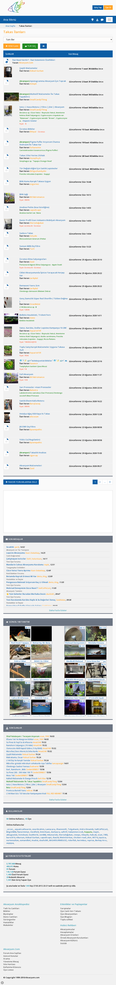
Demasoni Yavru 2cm (29, 285)
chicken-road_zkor (82, 837)
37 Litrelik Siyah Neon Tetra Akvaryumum (96, 697)
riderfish (72, 840)
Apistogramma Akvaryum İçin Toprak (42, 81)
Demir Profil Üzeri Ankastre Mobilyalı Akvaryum (42, 220)
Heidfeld (34, 831)
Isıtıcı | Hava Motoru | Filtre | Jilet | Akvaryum (41, 107)
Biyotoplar (8, 914)
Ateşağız (20, 679)
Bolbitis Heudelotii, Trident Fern (35, 315)
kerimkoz (81, 840)
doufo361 (43, 840)
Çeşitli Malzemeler (28, 68)
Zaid (32, 261)
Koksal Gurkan (37, 70)
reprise (90, 840)
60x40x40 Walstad (74, 661)
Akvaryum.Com (26, 62)
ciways (77, 834)
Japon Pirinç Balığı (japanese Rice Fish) (41, 716)
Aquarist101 (35, 330)
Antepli (33, 83)
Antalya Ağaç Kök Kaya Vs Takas (34, 413)
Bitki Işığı (23, 194)
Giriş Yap (98, 7)
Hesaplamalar (67, 932)
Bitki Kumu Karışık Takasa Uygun (35, 181)
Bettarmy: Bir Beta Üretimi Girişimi (41, 642)
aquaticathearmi (23, 829)
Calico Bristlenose (20, 697)
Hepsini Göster (30, 120)
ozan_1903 (103, 834)
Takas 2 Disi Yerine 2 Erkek (32, 155)
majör (96, 831)
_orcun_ (10, 829)
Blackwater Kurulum (74, 716)
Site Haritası (9, 964)
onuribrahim (38, 829)
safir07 (64, 831)
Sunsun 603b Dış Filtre (29, 246)
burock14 (10, 837)
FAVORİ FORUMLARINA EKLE (22, 482)
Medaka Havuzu (96, 642)
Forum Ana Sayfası (12, 953)
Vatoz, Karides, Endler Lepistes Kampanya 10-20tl (42, 327)
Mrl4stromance (37, 197)
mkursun (20, 837)
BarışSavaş (35, 403)
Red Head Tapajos (20, 642)
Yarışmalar (65, 908)
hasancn (34, 363)
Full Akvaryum (26, 374)
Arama (6, 958)
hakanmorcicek (75, 831)
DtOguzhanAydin (38, 171)
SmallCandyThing (38, 99)
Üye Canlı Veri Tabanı (70, 911)
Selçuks (33, 235)
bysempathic (36, 429)
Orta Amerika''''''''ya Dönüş (96, 661)
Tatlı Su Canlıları (11, 908)
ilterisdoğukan (37, 223)
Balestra (34, 390)
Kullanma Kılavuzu (12, 967)
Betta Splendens (41, 679)
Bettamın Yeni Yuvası (75, 697)
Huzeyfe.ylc (35, 158)
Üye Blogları (66, 916)
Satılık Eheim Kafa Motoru (31, 400)
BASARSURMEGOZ (58, 840)
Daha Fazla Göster (58, 610)
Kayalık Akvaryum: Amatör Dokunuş (75, 679)
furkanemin (35, 147)
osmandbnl (25, 840)
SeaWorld (33, 834)
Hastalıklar (8, 922)
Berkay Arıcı (101, 840)
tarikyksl (34, 278)
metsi (32, 317)
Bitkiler (6, 911)
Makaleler (8, 925)
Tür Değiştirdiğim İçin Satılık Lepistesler (38, 168)
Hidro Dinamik (86, 829)
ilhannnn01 (61, 829)
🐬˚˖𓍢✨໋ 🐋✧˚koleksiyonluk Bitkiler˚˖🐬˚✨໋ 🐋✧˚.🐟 (43, 360)
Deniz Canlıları (10, 916)
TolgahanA (73, 829)
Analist (35, 840)
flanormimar (23, 831)
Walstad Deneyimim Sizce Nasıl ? (74, 642)
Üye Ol (108, 7)
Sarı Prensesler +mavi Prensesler (35, 387)
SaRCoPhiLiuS (101, 829)
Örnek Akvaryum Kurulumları (74, 937)
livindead (23, 834)
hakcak (93, 834)
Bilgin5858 (11, 831)
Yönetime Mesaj (11, 961)
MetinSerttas (66, 837)
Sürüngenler (9, 919)
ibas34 (56, 837)
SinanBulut (35, 304)
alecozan (34, 416)
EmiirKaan (45, 831)
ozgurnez (34, 184)
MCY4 (95, 837)
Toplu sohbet (66, 919)
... (105, 482)
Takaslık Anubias (32, 452)
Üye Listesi (8, 969)
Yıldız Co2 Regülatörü (29, 439)
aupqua (10, 843)
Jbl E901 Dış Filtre (27, 426)
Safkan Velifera (20, 716)
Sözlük (63, 943)
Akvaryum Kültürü (68, 940)
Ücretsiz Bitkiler (27, 129)
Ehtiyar (33, 131)
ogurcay (34, 455)
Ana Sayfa (10, 26)
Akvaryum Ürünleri (69, 934)
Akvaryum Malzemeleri (30, 465)
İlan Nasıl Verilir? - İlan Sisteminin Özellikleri (33, 60)
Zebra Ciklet (20, 661)
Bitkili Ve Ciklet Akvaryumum (41, 661)
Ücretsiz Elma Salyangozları (33, 259)
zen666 (42, 834)
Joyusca (102, 837)
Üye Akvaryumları (68, 914)
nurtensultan (12, 840)
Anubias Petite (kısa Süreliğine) (34, 207)
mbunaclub (52, 834)
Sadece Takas (26, 233)
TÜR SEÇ (31, 46)
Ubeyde (85, 834)
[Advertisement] (56, 7)
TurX (32, 248)
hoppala (88, 831)
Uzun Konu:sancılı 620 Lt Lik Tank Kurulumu (96, 679)
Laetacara (50, 829)
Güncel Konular (10, 956)
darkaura (55, 831)
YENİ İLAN (13, 46)
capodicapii (35, 210)
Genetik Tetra (41, 697)
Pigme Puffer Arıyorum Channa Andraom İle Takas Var (39, 143)
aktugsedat (11, 834)
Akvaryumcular (67, 929)
